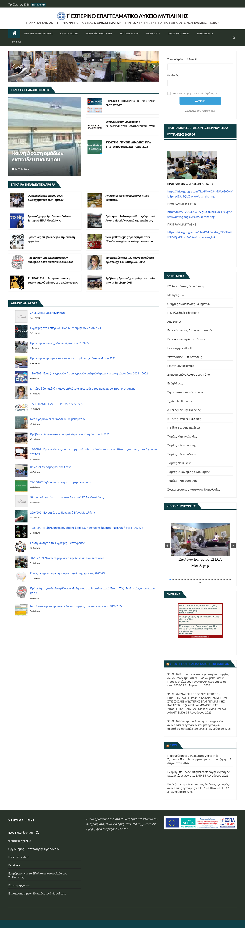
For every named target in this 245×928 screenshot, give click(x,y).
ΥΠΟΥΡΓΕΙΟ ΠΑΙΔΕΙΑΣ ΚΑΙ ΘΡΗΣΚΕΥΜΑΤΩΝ (199, 664)
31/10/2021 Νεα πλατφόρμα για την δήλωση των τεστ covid (67, 558)
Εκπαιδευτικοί (129, 33)
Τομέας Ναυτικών (179, 463)
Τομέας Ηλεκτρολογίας (182, 454)
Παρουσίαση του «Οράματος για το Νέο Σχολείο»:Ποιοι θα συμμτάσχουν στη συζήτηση (198, 757)
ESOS (173, 745)
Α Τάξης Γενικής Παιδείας (184, 410)
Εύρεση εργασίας (19, 885)
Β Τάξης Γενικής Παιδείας (184, 419)
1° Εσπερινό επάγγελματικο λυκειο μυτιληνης (127, 16)
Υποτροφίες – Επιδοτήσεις (184, 357)
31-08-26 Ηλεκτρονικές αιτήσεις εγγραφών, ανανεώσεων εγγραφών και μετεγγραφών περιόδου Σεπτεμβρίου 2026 (195, 725)
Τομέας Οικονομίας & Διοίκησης (188, 472)
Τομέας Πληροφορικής (182, 481)
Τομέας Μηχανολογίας (182, 436)
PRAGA (16, 42)
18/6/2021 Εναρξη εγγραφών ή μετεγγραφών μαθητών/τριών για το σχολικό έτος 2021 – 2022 (89, 373)
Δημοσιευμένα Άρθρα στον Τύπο (188, 374)
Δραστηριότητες (179, 33)
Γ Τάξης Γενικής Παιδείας (183, 427)
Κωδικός (172, 75)
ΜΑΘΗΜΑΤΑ (153, 33)
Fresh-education (18, 857)
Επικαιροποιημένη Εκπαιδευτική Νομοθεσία (37, 893)
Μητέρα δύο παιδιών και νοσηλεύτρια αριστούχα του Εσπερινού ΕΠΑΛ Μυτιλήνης (130, 262)
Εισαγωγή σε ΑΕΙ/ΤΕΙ (180, 348)
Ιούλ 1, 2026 (22, 168)
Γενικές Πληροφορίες (38, 33)
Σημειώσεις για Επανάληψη (47, 313)
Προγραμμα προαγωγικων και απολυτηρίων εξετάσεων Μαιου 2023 (73, 358)
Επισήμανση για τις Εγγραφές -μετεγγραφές (57, 543)
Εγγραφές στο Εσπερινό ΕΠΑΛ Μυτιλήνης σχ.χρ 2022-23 (65, 328)
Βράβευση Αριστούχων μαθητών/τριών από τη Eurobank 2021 (70, 434)
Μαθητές (173, 295)
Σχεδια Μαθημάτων (180, 401)
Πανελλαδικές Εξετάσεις (183, 313)
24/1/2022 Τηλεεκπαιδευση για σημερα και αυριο (61, 482)
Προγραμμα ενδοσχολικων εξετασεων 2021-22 (59, 343)
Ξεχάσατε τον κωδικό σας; (200, 110)
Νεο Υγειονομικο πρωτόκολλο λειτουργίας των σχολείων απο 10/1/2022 (76, 606)
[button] (234, 38)
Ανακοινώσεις (69, 33)
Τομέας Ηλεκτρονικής (181, 445)
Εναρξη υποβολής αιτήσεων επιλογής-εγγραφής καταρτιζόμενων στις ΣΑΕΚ (198, 773)
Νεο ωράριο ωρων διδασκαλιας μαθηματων (58, 419)
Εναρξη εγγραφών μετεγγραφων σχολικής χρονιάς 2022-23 (67, 573)
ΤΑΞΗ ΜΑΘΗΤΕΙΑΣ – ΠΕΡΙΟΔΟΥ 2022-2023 (57, 404)
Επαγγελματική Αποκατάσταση (186, 339)
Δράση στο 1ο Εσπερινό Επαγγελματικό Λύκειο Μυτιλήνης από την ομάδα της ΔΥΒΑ (130, 220)
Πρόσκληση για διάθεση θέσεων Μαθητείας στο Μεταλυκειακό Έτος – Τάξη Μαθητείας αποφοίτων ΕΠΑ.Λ (51, 262)
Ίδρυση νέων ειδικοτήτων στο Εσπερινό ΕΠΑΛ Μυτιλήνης (67, 497)
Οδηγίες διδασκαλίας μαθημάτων (188, 304)
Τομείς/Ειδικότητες (99, 33)
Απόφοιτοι (174, 321)
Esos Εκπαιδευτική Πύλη (24, 832)
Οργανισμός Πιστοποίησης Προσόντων (34, 849)
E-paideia (14, 865)
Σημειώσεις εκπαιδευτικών (185, 392)
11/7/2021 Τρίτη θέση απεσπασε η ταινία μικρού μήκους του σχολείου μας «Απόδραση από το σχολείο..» (53, 283)
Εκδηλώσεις (175, 383)
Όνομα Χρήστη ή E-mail (181, 59)
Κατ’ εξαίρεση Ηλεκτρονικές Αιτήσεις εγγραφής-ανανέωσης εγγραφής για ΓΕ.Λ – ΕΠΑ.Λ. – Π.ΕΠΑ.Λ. (198, 786)
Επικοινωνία (205, 33)
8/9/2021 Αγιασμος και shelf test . (51, 467)
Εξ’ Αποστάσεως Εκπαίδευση (185, 286)
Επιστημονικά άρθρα (180, 366)
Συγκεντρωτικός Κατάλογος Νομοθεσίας (193, 489)
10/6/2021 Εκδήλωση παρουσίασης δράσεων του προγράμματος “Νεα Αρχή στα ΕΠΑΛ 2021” (88, 528)
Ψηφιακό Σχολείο (19, 841)
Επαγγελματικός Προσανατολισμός (189, 330)
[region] (83, 66)
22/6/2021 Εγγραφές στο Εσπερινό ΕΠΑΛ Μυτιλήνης (63, 512)
